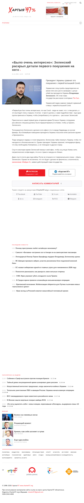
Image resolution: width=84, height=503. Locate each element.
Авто (35, 455)
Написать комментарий (47, 183)
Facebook (21, 194)
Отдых (41, 455)
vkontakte (73, 194)
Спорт (48, 452)
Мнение (5, 411)
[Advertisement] (42, 43)
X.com (56, 194)
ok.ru (21, 199)
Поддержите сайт (32, 173)
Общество (15, 452)
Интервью (6, 455)
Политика (6, 452)
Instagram (38, 199)
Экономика (26, 452)
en (70, 3)
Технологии (16, 455)
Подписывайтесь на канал (61, 173)
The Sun (76, 98)
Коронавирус (7, 458)
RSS (56, 199)
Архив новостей (70, 2)
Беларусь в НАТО (21, 458)
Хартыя (22, 10)
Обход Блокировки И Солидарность (59, 455)
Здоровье (27, 455)
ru (67, 3)
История (65, 452)
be (63, 3)
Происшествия (38, 452)
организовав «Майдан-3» (21, 162)
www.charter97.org (26, 485)
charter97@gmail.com (35, 492)
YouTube (39, 194)
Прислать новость (53, 2)
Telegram (73, 199)
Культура (56, 452)
